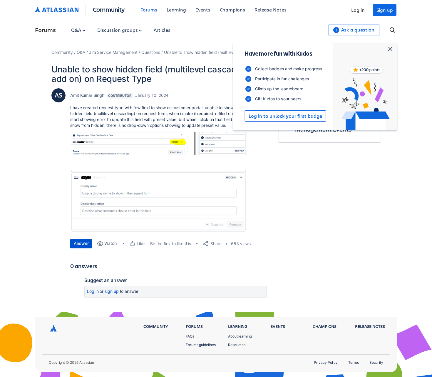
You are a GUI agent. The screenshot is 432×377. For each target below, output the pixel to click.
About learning (240, 336)
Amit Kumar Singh (87, 95)
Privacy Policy (326, 362)
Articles (162, 30)
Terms (353, 362)
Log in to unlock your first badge (285, 116)
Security (376, 362)
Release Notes (270, 9)
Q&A (76, 30)
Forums (148, 9)
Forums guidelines (201, 345)
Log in (358, 10)
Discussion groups (118, 30)
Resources (236, 345)
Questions (150, 52)
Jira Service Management (113, 52)
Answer (81, 243)
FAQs (190, 336)
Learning (176, 9)
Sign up (384, 10)
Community (109, 9)
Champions (232, 9)
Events (202, 9)
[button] (158, 143)
